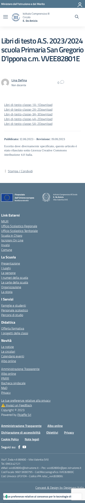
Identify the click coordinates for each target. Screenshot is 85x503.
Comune (6, 249)
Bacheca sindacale (13, 383)
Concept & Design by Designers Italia (59, 487)
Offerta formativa (12, 328)
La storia (6, 291)
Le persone (8, 272)
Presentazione (10, 263)
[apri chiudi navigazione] (5, 17)
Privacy (6, 392)
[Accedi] (80, 4)
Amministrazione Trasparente (20, 368)
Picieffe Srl (24, 414)
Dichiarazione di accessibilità (20, 432)
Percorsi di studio (12, 315)
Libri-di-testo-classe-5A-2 (21, 123)
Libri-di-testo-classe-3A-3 (21, 114)
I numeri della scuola (14, 277)
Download (45, 104)
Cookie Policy (10, 439)
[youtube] (24, 447)
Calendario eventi (12, 356)
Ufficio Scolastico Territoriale (19, 230)
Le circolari (8, 351)
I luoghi (6, 268)
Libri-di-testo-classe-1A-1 (21, 104)
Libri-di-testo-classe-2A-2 (21, 109)
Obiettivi (52, 432)
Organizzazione (11, 287)
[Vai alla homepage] (16, 17)
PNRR (5, 378)
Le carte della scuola (14, 282)
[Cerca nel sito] (77, 17)
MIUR (4, 221)
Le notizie (7, 346)
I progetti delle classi (14, 333)
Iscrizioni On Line (12, 240)
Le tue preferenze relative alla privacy (26, 400)
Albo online (8, 361)
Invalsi (5, 245)
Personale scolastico (14, 310)
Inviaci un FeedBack (16, 405)
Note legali (32, 439)
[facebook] (19, 447)
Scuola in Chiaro (11, 235)
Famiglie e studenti (13, 305)
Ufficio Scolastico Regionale (19, 226)
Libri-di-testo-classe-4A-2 (21, 119)
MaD (4, 387)
